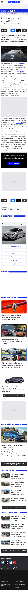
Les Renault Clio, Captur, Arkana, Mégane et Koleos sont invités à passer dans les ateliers (11, 317)
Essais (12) (14, 253)
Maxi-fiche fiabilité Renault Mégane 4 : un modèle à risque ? (13, 446)
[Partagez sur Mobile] (24, 30)
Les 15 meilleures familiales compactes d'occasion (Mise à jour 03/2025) (12, 341)
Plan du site (17, 578)
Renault (11, 209)
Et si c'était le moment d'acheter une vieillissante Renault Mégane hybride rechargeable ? (13, 389)
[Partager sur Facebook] (13, 30)
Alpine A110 (19, 122)
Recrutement (3, 578)
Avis (14, 250)
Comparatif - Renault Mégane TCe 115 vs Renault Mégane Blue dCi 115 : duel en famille (18, 543)
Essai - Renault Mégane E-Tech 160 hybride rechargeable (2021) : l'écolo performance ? (18, 476)
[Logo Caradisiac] (14, 3)
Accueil (2, 13)
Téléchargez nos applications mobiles (13, 568)
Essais (7, 13)
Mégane (21, 63)
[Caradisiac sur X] (7, 563)
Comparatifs (22, 13)
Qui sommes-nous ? (19, 575)
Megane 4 (4, 209)
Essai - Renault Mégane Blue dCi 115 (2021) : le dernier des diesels (17, 484)
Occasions (14, 257)
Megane (17, 209)
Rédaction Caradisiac (5, 575)
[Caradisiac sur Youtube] (14, 563)
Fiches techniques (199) (14, 246)
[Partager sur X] (19, 30)
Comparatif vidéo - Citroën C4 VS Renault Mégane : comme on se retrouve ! (18, 526)
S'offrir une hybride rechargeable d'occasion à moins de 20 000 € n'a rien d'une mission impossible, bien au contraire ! (12, 365)
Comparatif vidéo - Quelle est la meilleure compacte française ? (18, 518)
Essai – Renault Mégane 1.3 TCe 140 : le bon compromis (18, 499)
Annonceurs (17, 571)
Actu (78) (14, 264)
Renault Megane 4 (8, 11)
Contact (2, 571)
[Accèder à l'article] (14, 306)
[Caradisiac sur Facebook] (3, 563)
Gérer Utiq (17, 587)
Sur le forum (14, 260)
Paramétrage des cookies (20, 584)
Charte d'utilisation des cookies (5, 585)
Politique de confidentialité (20, 581)
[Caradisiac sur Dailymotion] (10, 563)
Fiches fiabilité (14, 13)
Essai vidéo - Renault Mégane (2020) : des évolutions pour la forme (17, 492)
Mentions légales (4, 581)
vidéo (21, 71)
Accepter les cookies (14, 163)
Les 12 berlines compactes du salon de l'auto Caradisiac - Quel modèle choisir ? (18, 534)
